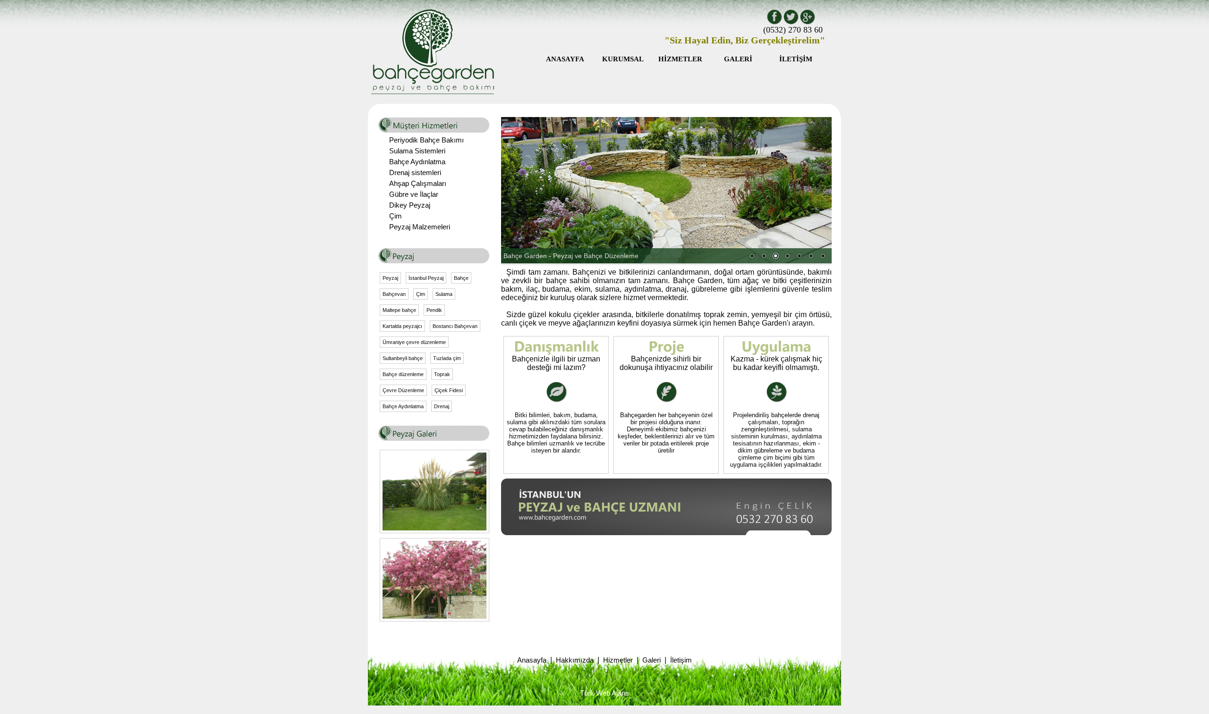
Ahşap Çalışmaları (417, 183)
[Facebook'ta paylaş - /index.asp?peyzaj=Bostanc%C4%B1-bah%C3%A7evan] (774, 22)
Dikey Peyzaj (409, 205)
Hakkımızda (575, 660)
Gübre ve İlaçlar (413, 194)
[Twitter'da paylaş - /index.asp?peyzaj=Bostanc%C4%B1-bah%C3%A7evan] (791, 22)
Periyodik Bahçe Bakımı (426, 140)
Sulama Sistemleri (417, 151)
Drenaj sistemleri (415, 172)
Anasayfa (531, 660)
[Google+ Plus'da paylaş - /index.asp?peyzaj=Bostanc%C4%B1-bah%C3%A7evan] (807, 22)
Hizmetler (618, 660)
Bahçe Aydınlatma (417, 162)
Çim (395, 216)
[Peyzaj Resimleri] (434, 528)
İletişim (681, 660)
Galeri (651, 660)
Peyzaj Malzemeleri (419, 227)
